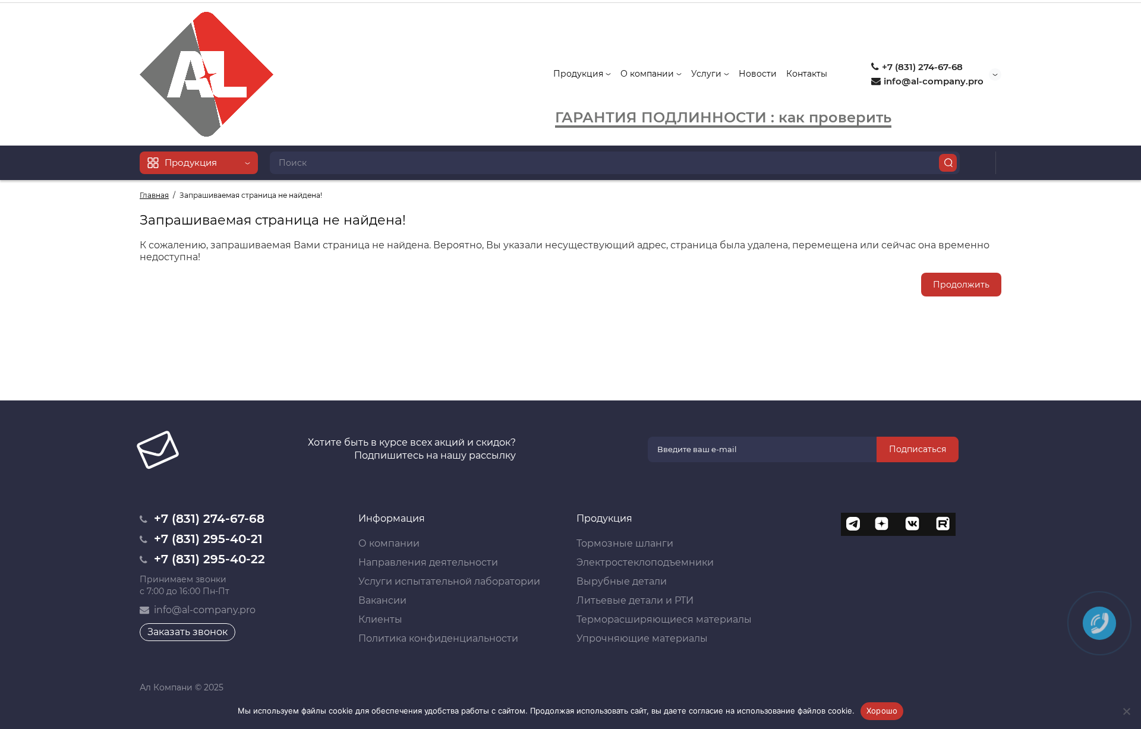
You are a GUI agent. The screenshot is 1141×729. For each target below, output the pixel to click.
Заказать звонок (187, 632)
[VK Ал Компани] (912, 525)
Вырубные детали (621, 581)
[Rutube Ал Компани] (942, 525)
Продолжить (961, 284)
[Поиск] (948, 163)
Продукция (579, 73)
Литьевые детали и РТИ (635, 600)
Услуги (707, 73)
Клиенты (380, 619)
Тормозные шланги (624, 543)
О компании (648, 73)
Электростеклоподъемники (645, 562)
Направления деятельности (428, 562)
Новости (758, 73)
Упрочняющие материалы (642, 638)
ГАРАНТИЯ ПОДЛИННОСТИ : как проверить (723, 117)
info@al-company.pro (932, 81)
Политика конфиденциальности (438, 638)
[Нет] (1126, 711)
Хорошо (882, 710)
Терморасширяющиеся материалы (664, 619)
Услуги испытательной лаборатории (449, 581)
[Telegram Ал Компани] (853, 525)
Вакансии (382, 600)
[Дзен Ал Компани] (882, 525)
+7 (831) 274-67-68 (921, 66)
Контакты (806, 73)
